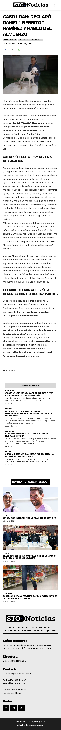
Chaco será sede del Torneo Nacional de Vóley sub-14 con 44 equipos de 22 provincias (30, 557)
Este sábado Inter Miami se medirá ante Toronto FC (29, 518)
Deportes (9, 431)
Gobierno (9, 391)
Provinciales (36, 40)
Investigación (9, 40)
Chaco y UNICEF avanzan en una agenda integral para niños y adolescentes (29, 455)
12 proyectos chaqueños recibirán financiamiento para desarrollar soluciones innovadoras (28, 413)
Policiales (23, 40)
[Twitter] (12, 50)
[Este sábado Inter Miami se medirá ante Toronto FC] (30, 499)
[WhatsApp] (19, 50)
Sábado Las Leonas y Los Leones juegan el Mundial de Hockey (26, 435)
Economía (7, 594)
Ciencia (8, 409)
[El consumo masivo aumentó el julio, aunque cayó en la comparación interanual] (30, 577)
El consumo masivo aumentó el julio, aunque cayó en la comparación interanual (30, 597)
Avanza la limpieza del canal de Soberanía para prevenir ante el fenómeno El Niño (29, 394)
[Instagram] (13, 708)
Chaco (8, 452)
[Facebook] (6, 50)
